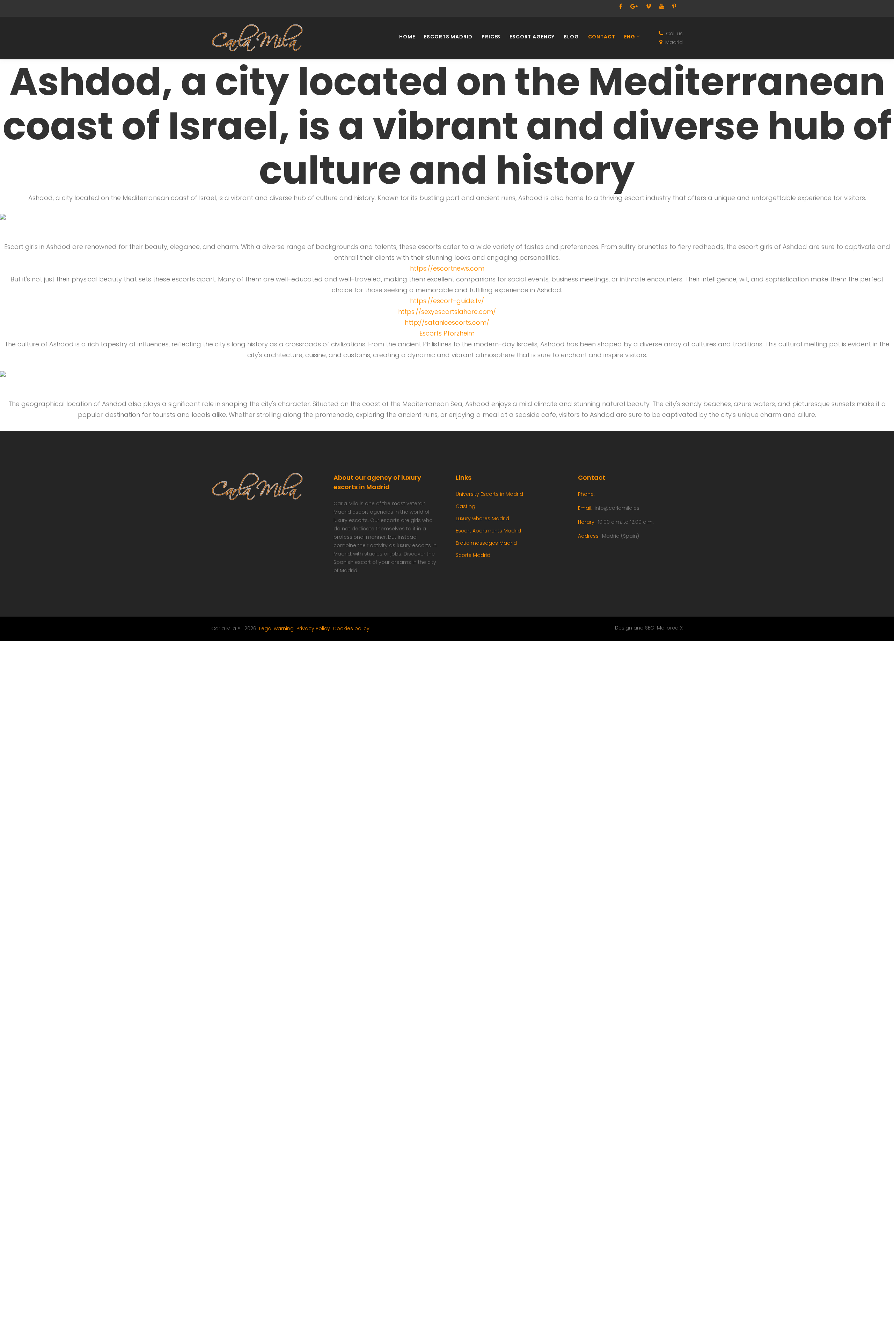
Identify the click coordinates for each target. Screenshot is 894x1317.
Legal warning (276, 628)
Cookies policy (351, 628)
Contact (601, 37)
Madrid (674, 42)
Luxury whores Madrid (482, 518)
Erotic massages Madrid (486, 542)
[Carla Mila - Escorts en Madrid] (262, 38)
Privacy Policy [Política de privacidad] (313, 628)
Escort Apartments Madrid (488, 530)
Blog (571, 37)
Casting (465, 506)
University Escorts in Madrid (489, 494)
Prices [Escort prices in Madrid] (491, 37)
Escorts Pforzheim (447, 333)
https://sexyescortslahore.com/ (447, 311)
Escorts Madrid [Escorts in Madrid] (448, 37)
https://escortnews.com (447, 268)
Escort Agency (532, 37)
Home (407, 37)
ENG (629, 37)
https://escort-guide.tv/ (447, 300)
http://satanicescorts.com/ (447, 322)
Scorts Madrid (473, 555)
